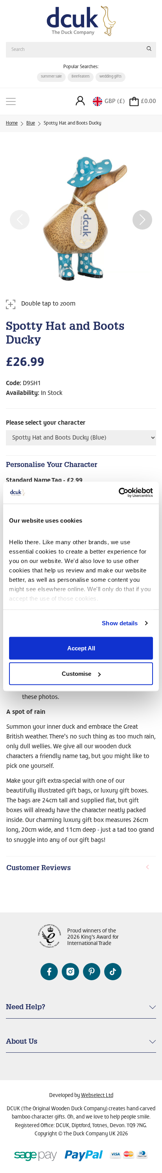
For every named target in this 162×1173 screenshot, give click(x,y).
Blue (30, 123)
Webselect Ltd (97, 1096)
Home (12, 123)
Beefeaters (81, 77)
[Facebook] (49, 971)
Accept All (81, 647)
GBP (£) (115, 101)
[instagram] (70, 971)
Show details (120, 623)
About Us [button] (21, 1042)
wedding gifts (110, 77)
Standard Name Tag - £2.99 (44, 481)
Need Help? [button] (25, 1007)
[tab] (81, 869)
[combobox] (81, 49)
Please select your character (45, 423)
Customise (76, 673)
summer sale (51, 77)
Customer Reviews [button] (38, 868)
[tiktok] (113, 971)
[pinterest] (91, 971)
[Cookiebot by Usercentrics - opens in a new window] (118, 493)
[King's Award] (49, 937)
